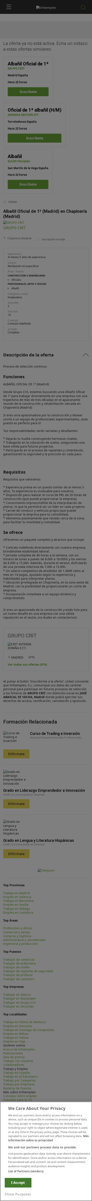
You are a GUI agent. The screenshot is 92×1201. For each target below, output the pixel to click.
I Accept (18, 1182)
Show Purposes (18, 1194)
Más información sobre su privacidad (48, 1138)
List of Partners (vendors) (25, 1171)
